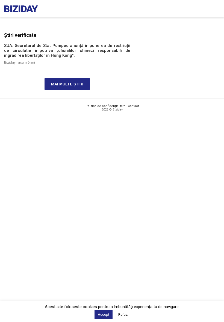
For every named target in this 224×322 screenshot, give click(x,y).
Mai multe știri (67, 84)
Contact (133, 106)
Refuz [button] (123, 314)
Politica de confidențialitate (105, 106)
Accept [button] (103, 314)
